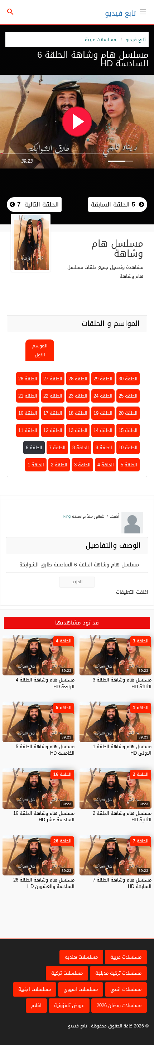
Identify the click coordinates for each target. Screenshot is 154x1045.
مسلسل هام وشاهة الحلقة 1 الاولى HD (122, 749)
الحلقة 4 (105, 464)
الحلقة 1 (36, 464)
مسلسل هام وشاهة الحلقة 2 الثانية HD (122, 816)
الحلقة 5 (129, 464)
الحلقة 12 (52, 430)
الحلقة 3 (82, 464)
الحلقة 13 (77, 430)
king (67, 516)
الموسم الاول (40, 350)
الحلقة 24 (102, 395)
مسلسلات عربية (100, 39)
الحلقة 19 (102, 413)
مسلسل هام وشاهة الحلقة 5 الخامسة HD (45, 749)
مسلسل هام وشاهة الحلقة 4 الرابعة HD (45, 683)
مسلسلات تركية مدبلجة (118, 973)
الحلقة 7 (57, 447)
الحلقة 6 (34, 447)
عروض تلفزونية (69, 1005)
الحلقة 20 (128, 413)
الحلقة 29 (102, 378)
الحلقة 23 (77, 395)
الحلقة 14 (102, 430)
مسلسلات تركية (67, 973)
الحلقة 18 (77, 413)
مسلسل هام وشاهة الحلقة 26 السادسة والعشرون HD (43, 883)
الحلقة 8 (80, 447)
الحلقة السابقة (113, 204)
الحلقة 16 (27, 413)
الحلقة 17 (52, 413)
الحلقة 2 (59, 464)
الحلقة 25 (128, 395)
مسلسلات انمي (125, 989)
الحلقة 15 (128, 430)
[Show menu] (142, 11)
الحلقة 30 (128, 378)
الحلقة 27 (52, 378)
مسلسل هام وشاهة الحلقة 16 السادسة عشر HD (43, 816)
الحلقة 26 (27, 378)
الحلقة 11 (27, 430)
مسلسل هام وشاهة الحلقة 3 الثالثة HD (122, 683)
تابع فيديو (120, 13)
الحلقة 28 (77, 378)
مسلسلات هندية (81, 957)
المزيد (77, 582)
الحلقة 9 (104, 447)
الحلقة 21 (27, 395)
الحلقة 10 (128, 447)
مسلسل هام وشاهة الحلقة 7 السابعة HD (122, 883)
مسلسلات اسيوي (80, 989)
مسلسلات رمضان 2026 (119, 1005)
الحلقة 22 (52, 395)
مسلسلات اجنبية (34, 989)
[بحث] (10, 12)
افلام (36, 1005)
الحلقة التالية (37, 204)
